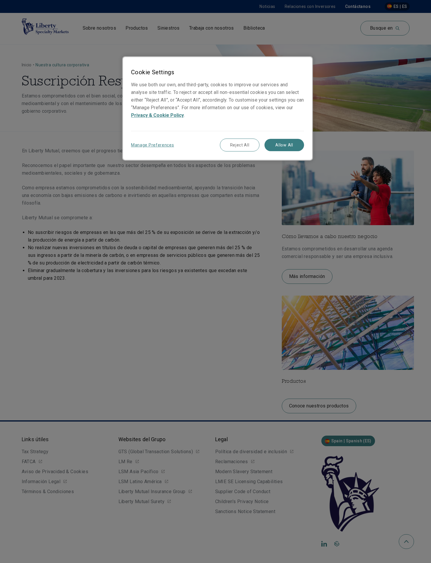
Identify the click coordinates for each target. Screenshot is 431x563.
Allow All (284, 145)
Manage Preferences (152, 145)
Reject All (240, 145)
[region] (217, 108)
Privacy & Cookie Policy (157, 115)
